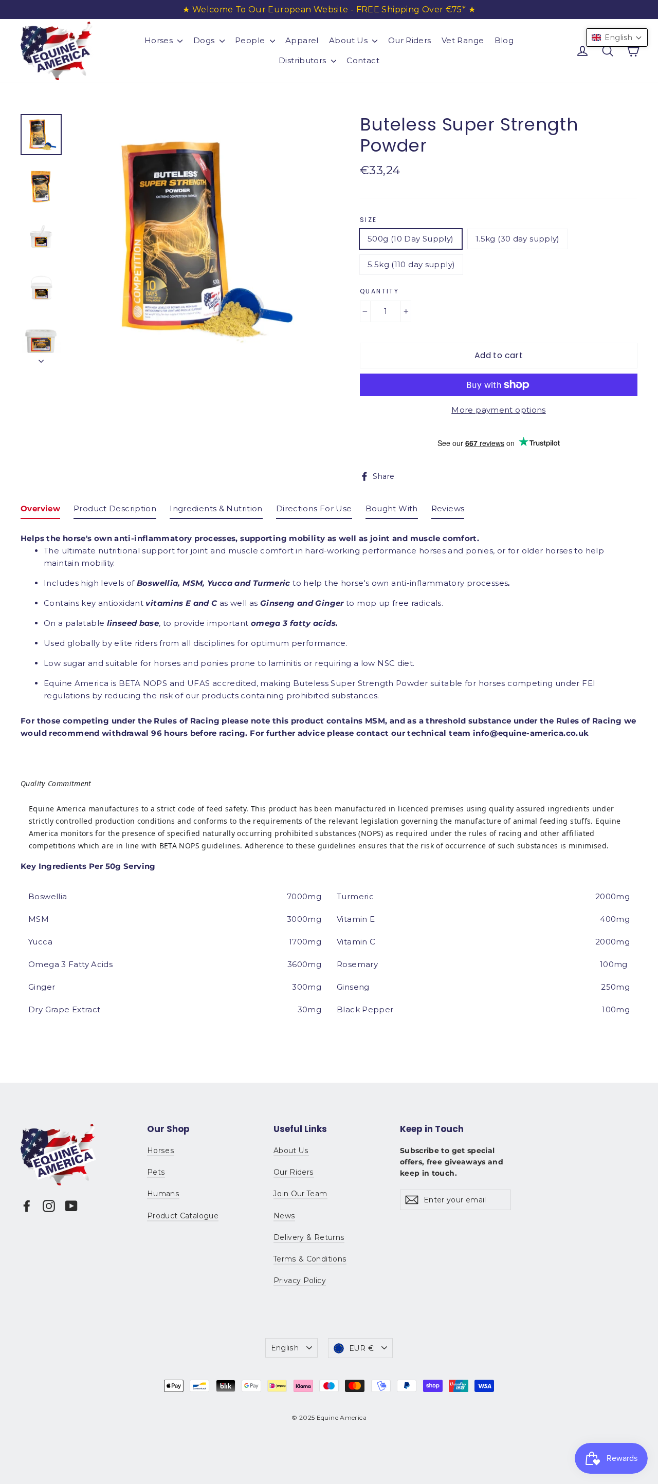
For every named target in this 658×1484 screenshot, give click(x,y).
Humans (163, 1193)
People (251, 40)
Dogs (205, 40)
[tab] (40, 511)
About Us (349, 40)
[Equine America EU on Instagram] (49, 1205)
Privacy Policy (299, 1280)
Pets (156, 1172)
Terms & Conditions (309, 1259)
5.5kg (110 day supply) (411, 264)
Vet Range (463, 40)
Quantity (379, 291)
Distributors (303, 60)
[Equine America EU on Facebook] (27, 1205)
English (285, 1347)
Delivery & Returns (308, 1237)
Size (368, 220)
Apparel (302, 40)
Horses (159, 40)
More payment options (498, 410)
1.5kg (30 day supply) (518, 239)
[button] (617, 37)
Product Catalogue (182, 1215)
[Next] (41, 358)
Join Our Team (300, 1193)
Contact (362, 60)
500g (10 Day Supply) (411, 239)
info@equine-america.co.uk (531, 733)
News (284, 1215)
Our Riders (409, 40)
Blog (504, 40)
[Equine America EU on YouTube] (71, 1205)
